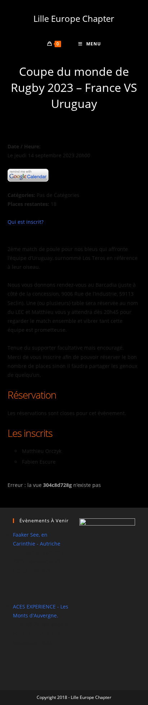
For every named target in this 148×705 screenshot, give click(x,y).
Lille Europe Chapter (73, 18)
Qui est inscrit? (25, 221)
